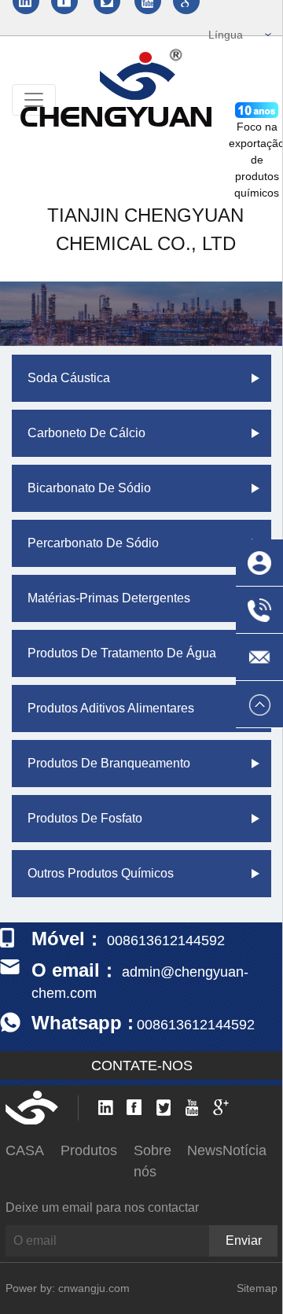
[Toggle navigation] (34, 100)
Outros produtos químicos (101, 873)
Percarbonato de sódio (93, 543)
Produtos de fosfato (85, 818)
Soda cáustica (69, 378)
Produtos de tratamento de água (122, 653)
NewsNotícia (226, 1150)
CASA (25, 1150)
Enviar (244, 1240)
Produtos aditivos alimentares (111, 708)
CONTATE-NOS (142, 1065)
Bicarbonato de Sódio (89, 488)
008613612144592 (196, 1024)
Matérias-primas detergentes (109, 598)
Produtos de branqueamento (109, 763)
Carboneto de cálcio (86, 433)
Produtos (89, 1150)
